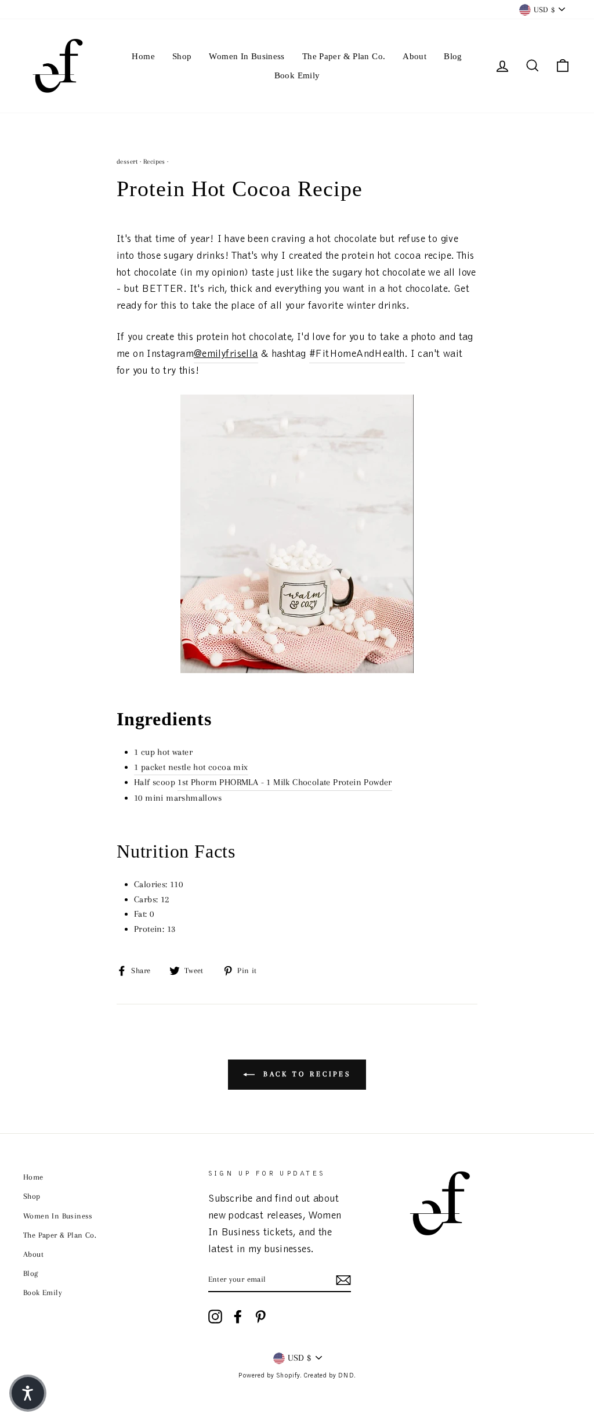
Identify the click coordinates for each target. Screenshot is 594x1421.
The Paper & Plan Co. (344, 56)
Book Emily (297, 75)
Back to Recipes (305, 1074)
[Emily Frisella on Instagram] (215, 1317)
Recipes (154, 161)
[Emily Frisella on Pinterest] (260, 1317)
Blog (453, 56)
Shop (182, 56)
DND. (347, 1375)
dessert (127, 161)
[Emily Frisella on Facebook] (238, 1317)
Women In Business (246, 56)
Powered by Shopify (268, 1375)
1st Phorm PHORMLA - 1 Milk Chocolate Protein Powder (285, 782)
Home (143, 56)
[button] (27, 1393)
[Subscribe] (343, 1280)
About (414, 56)
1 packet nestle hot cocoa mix (191, 767)
